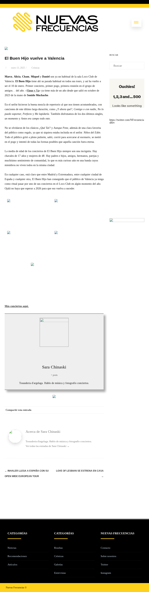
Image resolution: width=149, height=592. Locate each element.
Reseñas (58, 547)
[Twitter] (69, 410)
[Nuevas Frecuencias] (55, 31)
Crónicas (35, 68)
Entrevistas (60, 572)
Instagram (106, 572)
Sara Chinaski (54, 367)
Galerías (58, 564)
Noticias (12, 547)
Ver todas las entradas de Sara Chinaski (47, 446)
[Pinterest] (76, 410)
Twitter (104, 564)
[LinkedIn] (84, 410)
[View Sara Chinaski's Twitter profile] (50, 355)
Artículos (12, 564)
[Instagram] (134, 587)
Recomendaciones (17, 556)
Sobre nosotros (108, 556)
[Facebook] (61, 410)
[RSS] (92, 410)
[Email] (100, 410)
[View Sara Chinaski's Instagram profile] (58, 355)
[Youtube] (140, 587)
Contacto (105, 547)
